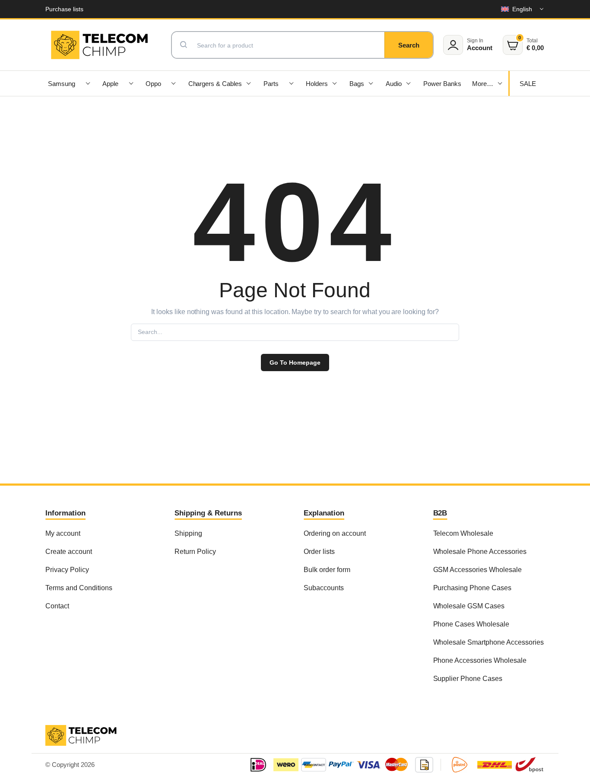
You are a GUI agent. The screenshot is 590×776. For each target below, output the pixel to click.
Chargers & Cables (215, 83)
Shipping (188, 533)
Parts (271, 83)
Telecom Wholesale (463, 533)
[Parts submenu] (291, 83)
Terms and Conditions (78, 587)
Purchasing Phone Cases (472, 587)
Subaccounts (324, 587)
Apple (110, 83)
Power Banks (442, 83)
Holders (317, 83)
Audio (394, 83)
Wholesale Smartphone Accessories (488, 642)
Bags (356, 83)
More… (482, 83)
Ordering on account (334, 533)
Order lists (319, 551)
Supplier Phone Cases (467, 678)
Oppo (153, 83)
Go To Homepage (295, 362)
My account (62, 533)
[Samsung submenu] (87, 83)
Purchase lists (64, 9)
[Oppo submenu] (173, 83)
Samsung (61, 83)
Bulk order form (327, 569)
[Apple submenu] (131, 83)
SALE (528, 83)
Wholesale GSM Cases (468, 605)
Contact (57, 605)
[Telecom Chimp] (99, 44)
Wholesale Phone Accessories (480, 551)
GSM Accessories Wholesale (477, 569)
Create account (68, 551)
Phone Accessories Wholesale (480, 660)
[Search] (408, 45)
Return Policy (195, 551)
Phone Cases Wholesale (471, 623)
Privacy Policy (67, 569)
